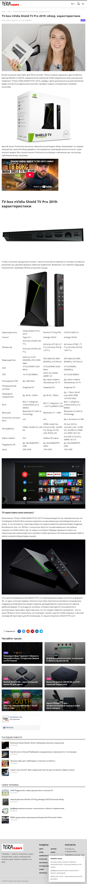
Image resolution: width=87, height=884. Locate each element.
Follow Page (8, 727)
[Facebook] (19, 631)
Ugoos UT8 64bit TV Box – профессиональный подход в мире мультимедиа (63, 705)
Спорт (41, 869)
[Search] (78, 4)
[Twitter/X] (23, 631)
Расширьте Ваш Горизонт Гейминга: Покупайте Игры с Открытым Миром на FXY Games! (21, 658)
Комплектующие (52, 655)
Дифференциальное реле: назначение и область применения (64, 659)
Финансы (43, 873)
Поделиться (10, 631)
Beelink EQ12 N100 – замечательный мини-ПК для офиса (21, 683)
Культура (43, 859)
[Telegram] (41, 631)
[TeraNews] (10, 4)
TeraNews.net (16, 717)
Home (4, 12)
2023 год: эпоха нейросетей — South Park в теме (20, 706)
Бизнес (54, 849)
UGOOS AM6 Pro (71, 332)
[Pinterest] (32, 631)
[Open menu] (83, 4)
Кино (6, 679)
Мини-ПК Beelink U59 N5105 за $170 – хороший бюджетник (63, 683)
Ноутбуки (43, 863)
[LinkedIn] (37, 631)
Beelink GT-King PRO (52, 332)
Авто (41, 849)
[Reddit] (28, 631)
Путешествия (45, 866)
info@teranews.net (75, 855)
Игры (9, 12)
